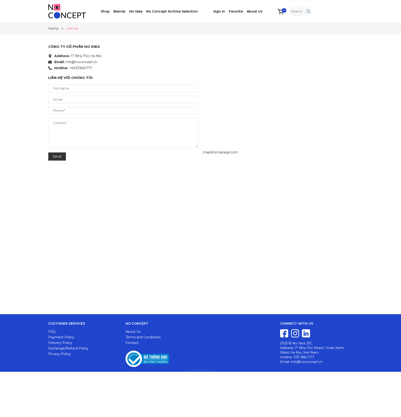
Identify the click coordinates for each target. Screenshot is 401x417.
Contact (132, 343)
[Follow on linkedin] (306, 333)
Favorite (236, 11)
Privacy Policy (59, 354)
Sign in (219, 11)
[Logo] (74, 11)
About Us (254, 11)
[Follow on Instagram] (295, 333)
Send (57, 156)
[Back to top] (392, 408)
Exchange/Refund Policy (68, 348)
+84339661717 (80, 68)
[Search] (308, 11)
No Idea (135, 11)
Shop (105, 11)
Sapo (209, 369)
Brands (119, 11)
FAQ (51, 332)
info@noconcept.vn (81, 62)
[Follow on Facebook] (284, 333)
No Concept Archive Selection (172, 11)
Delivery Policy (60, 343)
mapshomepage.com (220, 152)
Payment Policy (61, 337)
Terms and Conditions (143, 337)
